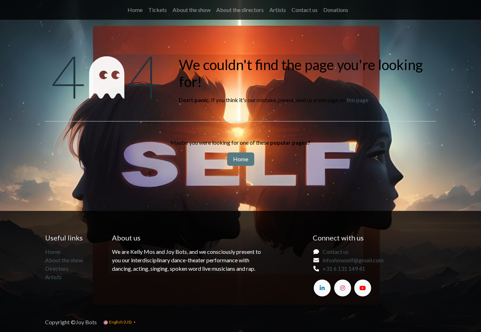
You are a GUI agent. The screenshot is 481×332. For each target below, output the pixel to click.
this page (357, 99)
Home (240, 159)
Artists (53, 277)
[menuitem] (135, 10)
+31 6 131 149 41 (344, 268)
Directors (56, 268)
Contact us (336, 251)
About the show (64, 260)
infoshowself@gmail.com (353, 260)
